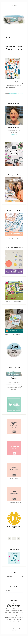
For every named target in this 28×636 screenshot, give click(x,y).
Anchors (11, 93)
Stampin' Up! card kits (18, 91)
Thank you (9, 94)
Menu (15, 5)
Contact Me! (14, 134)
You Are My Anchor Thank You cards (14, 47)
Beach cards (15, 93)
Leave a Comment (17, 52)
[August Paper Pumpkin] (14, 224)
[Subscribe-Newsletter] (14, 379)
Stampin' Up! (11, 91)
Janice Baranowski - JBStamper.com (14, 19)
